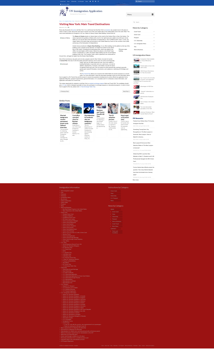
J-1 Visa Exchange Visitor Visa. (87, 86)
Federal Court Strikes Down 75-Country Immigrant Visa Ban (143, 122)
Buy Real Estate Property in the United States (75, 209)
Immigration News (66, 197)
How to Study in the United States (147, 102)
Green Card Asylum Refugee (70, 220)
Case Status (66, 241)
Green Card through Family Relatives (72, 239)
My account (64, 199)
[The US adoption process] (101, 108)
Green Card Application (69, 236)
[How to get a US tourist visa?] (113, 108)
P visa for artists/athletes (69, 261)
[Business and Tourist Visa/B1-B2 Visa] (89, 105)
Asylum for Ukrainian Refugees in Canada (74, 296)
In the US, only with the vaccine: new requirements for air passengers (82, 324)
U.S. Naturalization (68, 279)
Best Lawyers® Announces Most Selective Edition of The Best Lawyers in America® (143, 145)
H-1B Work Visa (67, 254)
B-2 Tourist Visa (86, 73)
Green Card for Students (69, 226)
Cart (62, 192)
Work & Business (138, 49)
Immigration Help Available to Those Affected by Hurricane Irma (144, 60)
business (108, 30)
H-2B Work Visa (67, 256)
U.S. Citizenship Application (70, 274)
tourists (74, 30)
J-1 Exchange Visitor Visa (69, 266)
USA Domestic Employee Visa (146, 97)
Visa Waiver (66, 262)
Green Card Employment (69, 222)
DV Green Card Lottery (69, 219)
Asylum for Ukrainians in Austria (71, 312)
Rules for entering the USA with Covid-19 (75, 326)
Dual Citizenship (67, 271)
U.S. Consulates (67, 319)
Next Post (125, 91)
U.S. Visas (63, 242)
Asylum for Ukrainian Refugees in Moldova (74, 301)
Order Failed (64, 202)
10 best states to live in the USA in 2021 (147, 66)
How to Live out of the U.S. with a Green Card (75, 232)
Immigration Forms (68, 321)
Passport (136, 37)
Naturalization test (67, 282)
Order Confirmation (66, 200)
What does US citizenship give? (69, 334)
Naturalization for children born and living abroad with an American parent (80, 331)
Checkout (63, 194)
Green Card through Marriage (70, 237)
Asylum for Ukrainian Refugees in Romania (74, 306)
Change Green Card (68, 214)
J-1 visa (64, 85)
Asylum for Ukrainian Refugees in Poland (73, 302)
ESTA (64, 251)
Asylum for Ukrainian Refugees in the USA (74, 311)
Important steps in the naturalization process (73, 339)
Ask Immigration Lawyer (67, 190)
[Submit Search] (136, 1)
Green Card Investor (68, 227)
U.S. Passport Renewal (69, 289)
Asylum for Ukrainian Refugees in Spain (73, 307)
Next (128, 123)
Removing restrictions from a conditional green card (74, 337)
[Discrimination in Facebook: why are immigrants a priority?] (77, 108)
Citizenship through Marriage (70, 269)
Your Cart (65, 4)
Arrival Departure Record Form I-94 (72, 244)
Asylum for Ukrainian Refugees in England (74, 297)
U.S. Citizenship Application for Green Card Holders (76, 276)
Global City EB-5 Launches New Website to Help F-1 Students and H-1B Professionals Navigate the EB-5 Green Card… (143, 157)
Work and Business (66, 207)
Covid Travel (137, 31)
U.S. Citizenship (138, 40)
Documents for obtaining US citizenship (71, 329)
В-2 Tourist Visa (67, 264)
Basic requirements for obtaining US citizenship (73, 327)
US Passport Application (67, 341)
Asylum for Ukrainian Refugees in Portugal (74, 304)
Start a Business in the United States (72, 210)
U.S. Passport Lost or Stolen (70, 287)
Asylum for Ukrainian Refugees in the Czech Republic (77, 309)
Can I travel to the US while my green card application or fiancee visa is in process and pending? (144, 80)
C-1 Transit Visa (67, 249)
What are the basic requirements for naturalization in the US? (77, 332)
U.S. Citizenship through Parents (71, 277)
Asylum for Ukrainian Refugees (71, 246)
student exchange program (97, 83)
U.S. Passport (64, 284)
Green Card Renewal (68, 231)
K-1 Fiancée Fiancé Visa (69, 257)
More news (136, 180)
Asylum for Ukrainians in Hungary (71, 314)
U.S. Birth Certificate (68, 272)
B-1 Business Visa (67, 247)
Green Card (137, 34)
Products (63, 204)
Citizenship (64, 267)
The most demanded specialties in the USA (146, 107)
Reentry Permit (67, 234)
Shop (62, 205)
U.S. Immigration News (140, 43)
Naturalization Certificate (69, 281)
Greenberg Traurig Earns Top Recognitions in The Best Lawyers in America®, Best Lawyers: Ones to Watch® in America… (142, 133)
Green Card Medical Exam (70, 229)
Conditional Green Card (69, 217)
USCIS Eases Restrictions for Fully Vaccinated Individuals (144, 72)
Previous (60, 123)
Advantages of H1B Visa (146, 86)
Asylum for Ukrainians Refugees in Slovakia (74, 316)
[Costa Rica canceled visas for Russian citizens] (64, 108)
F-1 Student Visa (67, 252)
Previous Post (65, 91)
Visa (66, 27)
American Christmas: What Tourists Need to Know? (147, 112)
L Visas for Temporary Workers (71, 259)
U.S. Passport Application (69, 291)
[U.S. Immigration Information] (82, 11)
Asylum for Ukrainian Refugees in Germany (74, 299)
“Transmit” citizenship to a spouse (147, 92)
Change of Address (68, 215)
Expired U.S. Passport (68, 286)
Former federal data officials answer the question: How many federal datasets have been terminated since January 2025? (143, 171)
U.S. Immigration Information (68, 292)
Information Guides (68, 317)
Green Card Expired (68, 224)
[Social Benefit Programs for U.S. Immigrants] (125, 108)
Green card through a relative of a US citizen (73, 336)
